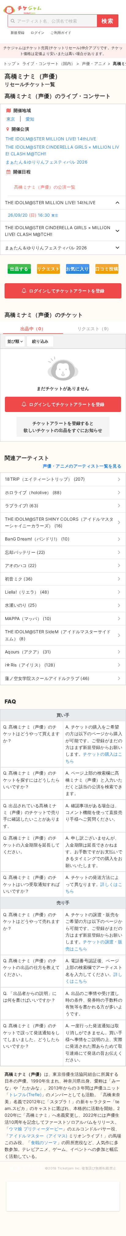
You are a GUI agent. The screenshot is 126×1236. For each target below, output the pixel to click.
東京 (10, 118)
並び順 (13, 341)
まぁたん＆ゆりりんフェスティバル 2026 (46, 161)
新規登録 (17, 33)
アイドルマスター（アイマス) (38, 1135)
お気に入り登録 (77, 270)
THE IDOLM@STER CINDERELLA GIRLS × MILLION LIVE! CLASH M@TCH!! (62, 150)
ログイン (37, 33)
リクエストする (48, 270)
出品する (19, 268)
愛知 (30, 118)
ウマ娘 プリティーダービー (36, 1128)
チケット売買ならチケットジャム (22, 10)
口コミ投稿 (106, 268)
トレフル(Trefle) (25, 1094)
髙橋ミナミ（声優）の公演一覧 (44, 187)
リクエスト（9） (94, 328)
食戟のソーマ (44, 1142)
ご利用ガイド (60, 33)
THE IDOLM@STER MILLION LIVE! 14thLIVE (51, 138)
